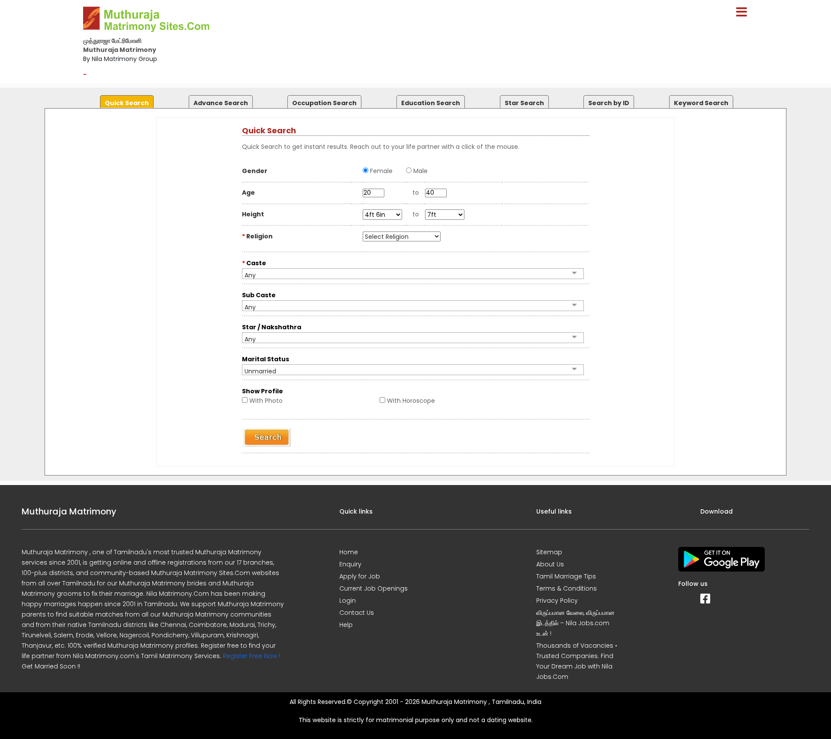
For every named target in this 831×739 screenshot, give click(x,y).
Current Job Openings (373, 588)
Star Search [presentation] (524, 103)
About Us (550, 564)
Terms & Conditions (566, 588)
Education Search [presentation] (430, 103)
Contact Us (356, 612)
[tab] (126, 99)
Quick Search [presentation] (127, 103)
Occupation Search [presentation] (324, 103)
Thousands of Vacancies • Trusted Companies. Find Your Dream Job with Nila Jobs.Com (576, 661)
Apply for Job (359, 576)
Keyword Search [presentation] (701, 103)
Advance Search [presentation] (220, 103)
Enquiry (350, 564)
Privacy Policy (557, 600)
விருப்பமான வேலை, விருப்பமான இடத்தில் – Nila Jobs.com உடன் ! (575, 623)
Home (348, 552)
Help (346, 624)
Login (347, 600)
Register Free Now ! (251, 656)
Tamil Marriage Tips (566, 576)
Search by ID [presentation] (608, 103)
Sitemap (549, 552)
